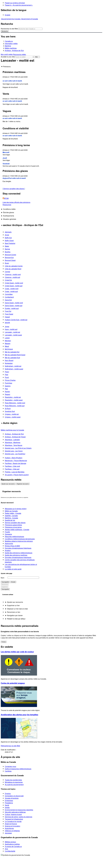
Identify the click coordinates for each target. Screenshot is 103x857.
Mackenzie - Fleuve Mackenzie (16, 460)
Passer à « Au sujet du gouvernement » (19, 5)
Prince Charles (10, 380)
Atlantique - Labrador (12, 439)
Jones (7, 326)
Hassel (7, 317)
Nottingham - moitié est (13, 366)
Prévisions (7, 66)
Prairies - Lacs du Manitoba (14, 472)
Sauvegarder (5, 582)
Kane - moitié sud (11, 329)
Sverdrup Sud (10, 411)
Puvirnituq (8, 383)
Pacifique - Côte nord (12, 466)
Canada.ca (9, 41)
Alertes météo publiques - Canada (17, 529)
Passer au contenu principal (15, 3)
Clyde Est (8, 280)
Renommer (5, 584)
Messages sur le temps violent (15, 508)
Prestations (9, 803)
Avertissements (8, 216)
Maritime (8, 46)
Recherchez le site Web (9, 28)
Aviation (8, 550)
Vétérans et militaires (12, 831)
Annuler (13, 582)
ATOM (6, 198)
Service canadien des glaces (13, 188)
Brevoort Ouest (10, 260)
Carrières (8, 771)
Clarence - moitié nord (13, 274)
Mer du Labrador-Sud (12, 357)
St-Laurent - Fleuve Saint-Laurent (17, 475)
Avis (6, 849)
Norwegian (9, 363)
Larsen (7, 338)
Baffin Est (8, 238)
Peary (7, 372)
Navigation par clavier (15, 615)
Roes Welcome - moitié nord (15, 403)
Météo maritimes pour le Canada (12, 430)
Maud (7, 346)
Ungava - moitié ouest (12, 417)
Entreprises (9, 800)
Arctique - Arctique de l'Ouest (15, 437)
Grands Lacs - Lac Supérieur (15, 454)
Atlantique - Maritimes (12, 442)
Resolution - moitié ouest (14, 400)
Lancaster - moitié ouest (13, 335)
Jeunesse (8, 833)
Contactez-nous (10, 766)
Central (7, 271)
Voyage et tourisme (12, 798)
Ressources (7, 204)
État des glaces (8, 212)
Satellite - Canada (11, 515)
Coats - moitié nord (11, 288)
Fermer (4, 642)
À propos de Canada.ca (13, 846)
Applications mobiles (12, 844)
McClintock (9, 349)
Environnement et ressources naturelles (19, 810)
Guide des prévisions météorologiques (18, 553)
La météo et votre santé (13, 569)
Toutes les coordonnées (13, 780)
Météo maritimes (11, 48)
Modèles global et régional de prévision (19, 541)
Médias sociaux (10, 842)
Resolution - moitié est (13, 397)
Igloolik (7, 322)
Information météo (11, 43)
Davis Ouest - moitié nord (14, 303)
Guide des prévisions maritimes (16, 555)
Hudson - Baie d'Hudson (13, 458)
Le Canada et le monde (13, 821)
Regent (7, 394)
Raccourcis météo (19, 54)
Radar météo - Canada (13, 513)
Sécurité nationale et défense (15, 812)
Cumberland (9, 297)
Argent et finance (11, 824)
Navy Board (9, 360)
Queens (7, 386)
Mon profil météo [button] (7, 54)
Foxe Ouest (9, 314)
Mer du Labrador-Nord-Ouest (15, 355)
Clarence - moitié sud (12, 277)
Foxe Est (8, 311)
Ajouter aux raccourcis (8, 484)
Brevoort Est (9, 257)
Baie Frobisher (10, 243)
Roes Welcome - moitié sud (14, 406)
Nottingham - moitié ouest (14, 369)
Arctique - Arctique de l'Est (14, 50)
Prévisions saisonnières (13, 525)
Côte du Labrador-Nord (13, 269)
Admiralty (8, 232)
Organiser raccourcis (23, 484)
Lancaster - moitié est (12, 332)
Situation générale (9, 219)
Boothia (7, 252)
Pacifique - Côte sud (12, 469)
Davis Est (8, 300)
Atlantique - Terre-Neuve (13, 445)
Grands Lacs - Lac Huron (14, 451)
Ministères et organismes (14, 782)
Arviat (7, 235)
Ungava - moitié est (12, 414)
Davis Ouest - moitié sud (13, 305)
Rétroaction (10, 746)
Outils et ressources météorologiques (18, 769)
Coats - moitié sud (11, 291)
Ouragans (8, 534)
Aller (36, 57)
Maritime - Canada (11, 518)
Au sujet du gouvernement (14, 784)
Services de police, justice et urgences (18, 817)
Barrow (7, 249)
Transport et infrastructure (14, 819)
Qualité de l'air (10, 520)
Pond (7, 377)
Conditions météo (9, 209)
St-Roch (8, 408)
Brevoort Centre (10, 254)
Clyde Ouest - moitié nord (14, 283)
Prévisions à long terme (13, 527)
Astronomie (9, 543)
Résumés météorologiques (14, 536)
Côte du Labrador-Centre (14, 266)
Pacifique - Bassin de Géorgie (15, 463)
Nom (2, 578)
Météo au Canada (11, 511)
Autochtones (9, 828)
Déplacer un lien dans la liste (17, 609)
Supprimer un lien (13, 605)
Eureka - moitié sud (12, 308)
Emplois (8, 793)
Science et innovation (12, 826)
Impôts (7, 807)
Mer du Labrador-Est (12, 352)
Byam (7, 263)
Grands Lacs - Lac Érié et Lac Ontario (18, 448)
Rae (6, 389)
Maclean (8, 340)
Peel (6, 374)
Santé (7, 805)
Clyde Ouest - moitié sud (13, 286)
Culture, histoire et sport (13, 814)
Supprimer (5, 587)
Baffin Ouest (9, 240)
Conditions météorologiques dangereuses (20, 539)
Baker (7, 246)
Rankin (7, 391)
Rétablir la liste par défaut (16, 619)
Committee (9, 294)
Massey (7, 343)
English (7, 15)
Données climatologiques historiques (18, 548)
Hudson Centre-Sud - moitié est (16, 320)
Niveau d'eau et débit (12, 546)
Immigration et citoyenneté (14, 796)
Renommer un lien (13, 612)
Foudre (7, 532)
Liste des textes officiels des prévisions (16, 202)
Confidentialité (10, 851)
